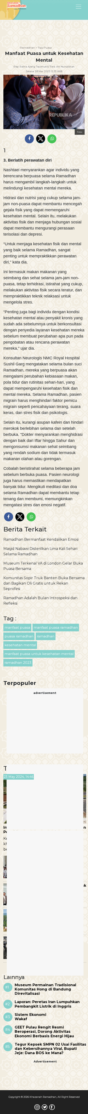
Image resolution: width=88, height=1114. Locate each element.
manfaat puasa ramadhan (56, 627)
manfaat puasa (17, 627)
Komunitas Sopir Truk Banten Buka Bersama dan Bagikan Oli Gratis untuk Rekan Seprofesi (44, 583)
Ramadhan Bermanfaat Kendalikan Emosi (41, 539)
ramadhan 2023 (18, 662)
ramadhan (45, 636)
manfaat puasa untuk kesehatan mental (39, 654)
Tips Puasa (45, 47)
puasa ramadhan (19, 636)
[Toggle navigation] (67, 6)
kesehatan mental (20, 645)
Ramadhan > (28, 47)
